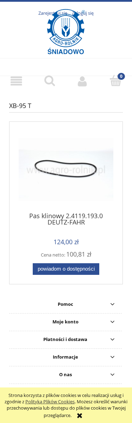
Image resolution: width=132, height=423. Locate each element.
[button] (16, 81)
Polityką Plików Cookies (50, 401)
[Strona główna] (66, 45)
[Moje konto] (82, 81)
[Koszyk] (115, 80)
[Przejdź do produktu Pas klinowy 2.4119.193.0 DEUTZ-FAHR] (66, 169)
